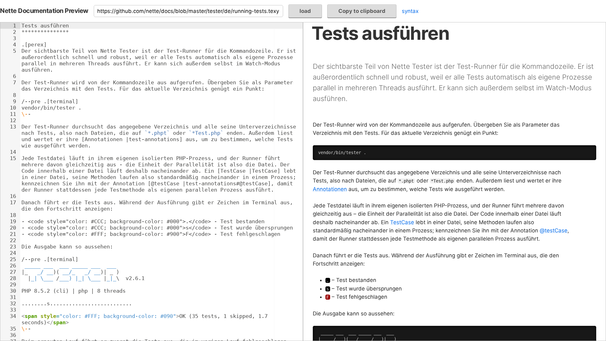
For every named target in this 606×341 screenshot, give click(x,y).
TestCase (402, 222)
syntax (410, 11)
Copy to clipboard (361, 11)
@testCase (553, 230)
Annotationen (330, 189)
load (305, 11)
